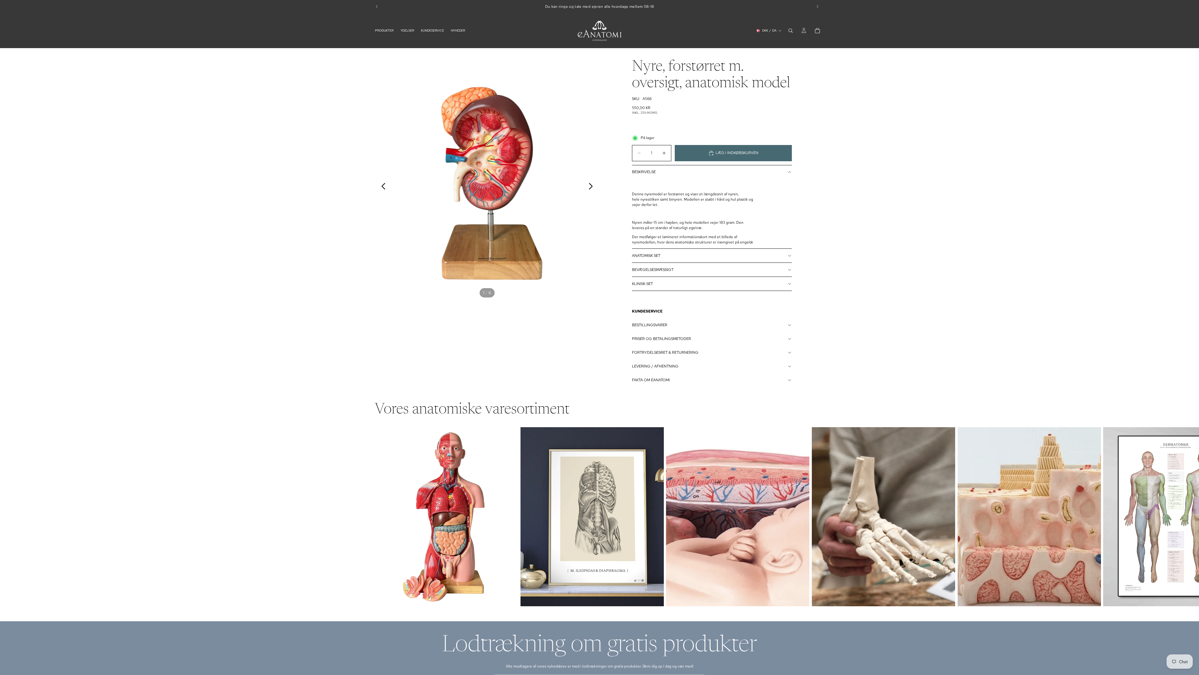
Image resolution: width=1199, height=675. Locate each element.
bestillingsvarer (649, 325)
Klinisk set (642, 283)
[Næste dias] (592, 187)
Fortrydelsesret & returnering (665, 352)
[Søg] (790, 31)
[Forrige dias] (382, 187)
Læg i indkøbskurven (737, 152)
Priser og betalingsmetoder (661, 338)
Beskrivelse (644, 171)
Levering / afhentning (655, 366)
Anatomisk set (646, 255)
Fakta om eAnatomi (651, 380)
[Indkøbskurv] (817, 31)
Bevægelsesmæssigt (653, 269)
